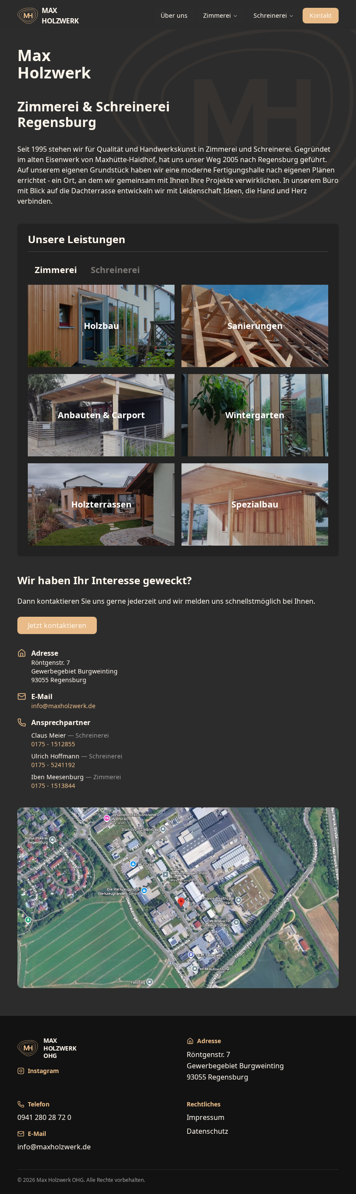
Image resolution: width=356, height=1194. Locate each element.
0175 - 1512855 (53, 744)
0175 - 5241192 (53, 765)
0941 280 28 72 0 (44, 1117)
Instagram (43, 1071)
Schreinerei (270, 15)
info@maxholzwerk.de (63, 706)
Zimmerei (217, 15)
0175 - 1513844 (53, 785)
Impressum (205, 1117)
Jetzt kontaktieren (57, 625)
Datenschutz (207, 1131)
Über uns (174, 15)
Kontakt (321, 15)
